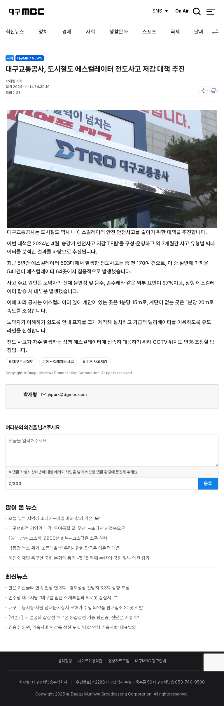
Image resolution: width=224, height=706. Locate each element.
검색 (195, 11)
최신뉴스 (15, 32)
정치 (43, 32)
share (203, 90)
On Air (182, 11)
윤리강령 (65, 661)
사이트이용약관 (90, 661)
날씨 (199, 32)
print (213, 90)
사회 (90, 32)
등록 (208, 483)
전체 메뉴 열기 (210, 11)
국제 (175, 32)
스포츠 (149, 32)
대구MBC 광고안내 (150, 661)
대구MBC (26, 11)
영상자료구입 (118, 661)
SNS (157, 11)
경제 (66, 32)
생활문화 (118, 32)
